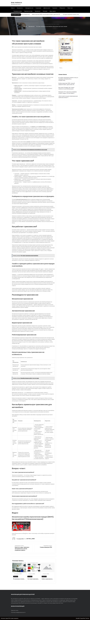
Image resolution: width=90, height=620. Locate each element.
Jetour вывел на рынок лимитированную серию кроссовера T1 (68, 96)
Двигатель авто (47, 8)
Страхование (38, 8)
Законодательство (29, 8)
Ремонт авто (70, 8)
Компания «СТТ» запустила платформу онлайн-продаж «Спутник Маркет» (67, 92)
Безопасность (20, 8)
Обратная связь (14, 610)
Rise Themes (86, 618)
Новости (13, 8)
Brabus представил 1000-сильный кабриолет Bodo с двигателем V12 (38, 14)
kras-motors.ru (16, 2)
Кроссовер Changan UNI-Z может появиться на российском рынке (66, 88)
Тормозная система (28, 11)
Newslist (78, 618)
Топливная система (17, 11)
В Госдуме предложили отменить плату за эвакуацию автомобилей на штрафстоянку (68, 79)
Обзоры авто (62, 8)
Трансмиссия (37, 11)
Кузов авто (55, 8)
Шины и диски (53, 11)
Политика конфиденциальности (18, 612)
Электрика (45, 11)
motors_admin (31, 538)
